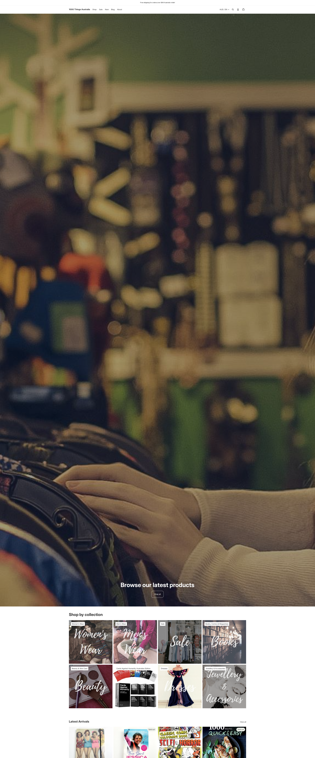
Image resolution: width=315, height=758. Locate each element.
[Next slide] (108, 748)
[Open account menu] (238, 9)
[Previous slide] (72, 748)
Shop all (157, 594)
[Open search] (233, 9)
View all (243, 722)
